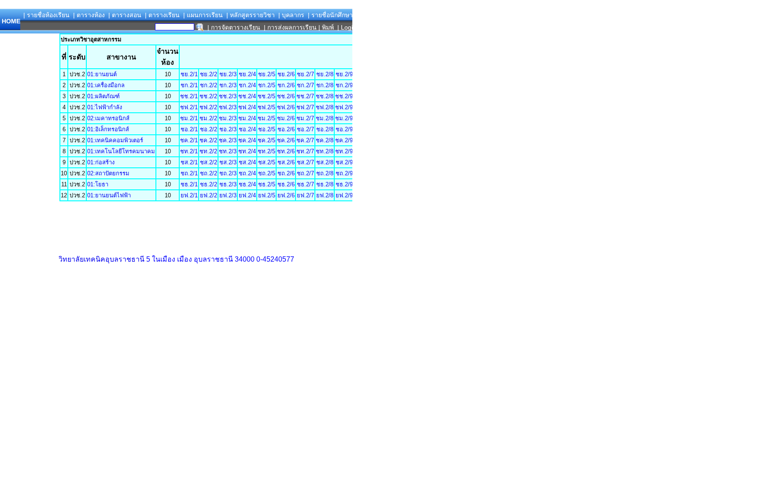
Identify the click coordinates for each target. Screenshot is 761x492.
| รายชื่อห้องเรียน (46, 14)
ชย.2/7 (305, 74)
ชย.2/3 (227, 74)
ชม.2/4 (247, 118)
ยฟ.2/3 (227, 195)
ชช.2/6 (286, 96)
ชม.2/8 (324, 118)
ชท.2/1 (189, 151)
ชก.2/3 (227, 85)
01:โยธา (97, 184)
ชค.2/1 (189, 140)
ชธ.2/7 (305, 184)
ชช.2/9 (344, 96)
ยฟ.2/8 (324, 195)
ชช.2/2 (208, 96)
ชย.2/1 (189, 74)
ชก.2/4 (247, 85)
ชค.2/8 (324, 140)
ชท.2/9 (344, 151)
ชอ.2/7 (305, 129)
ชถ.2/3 (227, 173)
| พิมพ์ (326, 27)
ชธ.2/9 (344, 184)
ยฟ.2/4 (247, 195)
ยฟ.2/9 (344, 195)
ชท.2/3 (227, 151)
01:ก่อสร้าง (101, 162)
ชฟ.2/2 (208, 107)
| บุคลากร (291, 14)
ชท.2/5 (266, 151)
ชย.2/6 (286, 74)
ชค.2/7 (305, 140)
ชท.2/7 (305, 151)
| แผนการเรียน (203, 14)
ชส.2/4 (247, 162)
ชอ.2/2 (208, 129)
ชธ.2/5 (266, 184)
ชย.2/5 (266, 74)
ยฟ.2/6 (286, 195)
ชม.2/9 (344, 118)
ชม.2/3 (227, 118)
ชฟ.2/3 (227, 107)
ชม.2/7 (305, 118)
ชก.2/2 (208, 85)
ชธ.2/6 (286, 184)
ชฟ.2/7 (305, 107)
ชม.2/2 (208, 118)
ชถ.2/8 (324, 173)
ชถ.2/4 (247, 173)
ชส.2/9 (344, 162)
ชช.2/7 (305, 96)
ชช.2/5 (266, 96)
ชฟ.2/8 (324, 107)
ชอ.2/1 (189, 129)
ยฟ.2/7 (305, 195)
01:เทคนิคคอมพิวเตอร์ (115, 140)
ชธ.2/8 (324, 184)
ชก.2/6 (286, 85)
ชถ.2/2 (208, 173)
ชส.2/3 (227, 162)
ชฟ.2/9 (344, 107)
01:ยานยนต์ (102, 74)
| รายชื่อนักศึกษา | (332, 14)
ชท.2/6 (286, 151)
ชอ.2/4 (247, 129)
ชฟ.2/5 (266, 107)
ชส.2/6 (286, 162)
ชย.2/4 (247, 74)
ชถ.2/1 (189, 173)
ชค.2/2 (208, 140)
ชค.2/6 (286, 140)
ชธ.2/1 (189, 184)
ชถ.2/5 (266, 173)
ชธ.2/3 (227, 184)
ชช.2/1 (189, 96)
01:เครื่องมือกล (106, 85)
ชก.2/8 (324, 85)
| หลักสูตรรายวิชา (250, 14)
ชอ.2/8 (324, 129)
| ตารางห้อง (89, 14)
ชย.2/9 (344, 74)
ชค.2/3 (227, 140)
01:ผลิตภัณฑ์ (103, 96)
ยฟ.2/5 (266, 195)
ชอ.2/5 (266, 129)
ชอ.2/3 (227, 129)
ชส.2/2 (208, 162)
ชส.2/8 (324, 162)
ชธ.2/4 (247, 184)
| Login (346, 27)
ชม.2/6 (286, 118)
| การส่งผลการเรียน (290, 27)
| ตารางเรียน (162, 14)
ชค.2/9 (344, 140)
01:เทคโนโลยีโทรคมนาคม (121, 151)
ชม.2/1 (189, 118)
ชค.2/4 (247, 140)
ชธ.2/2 (208, 184)
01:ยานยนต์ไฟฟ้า (109, 195)
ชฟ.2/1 (189, 107)
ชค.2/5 (266, 140)
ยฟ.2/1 (189, 195)
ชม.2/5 (266, 118)
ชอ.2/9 (344, 129)
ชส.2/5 (266, 162)
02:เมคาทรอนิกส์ (108, 118)
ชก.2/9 (344, 85)
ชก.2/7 (305, 85)
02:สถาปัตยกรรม (108, 173)
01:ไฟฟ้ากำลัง (104, 107)
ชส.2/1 (189, 162)
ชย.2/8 (324, 74)
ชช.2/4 (247, 96)
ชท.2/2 (208, 151)
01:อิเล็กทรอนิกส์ (108, 129)
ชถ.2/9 (344, 173)
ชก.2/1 (189, 85)
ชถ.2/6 (286, 173)
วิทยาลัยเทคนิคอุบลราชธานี (101, 259)
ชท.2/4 (247, 151)
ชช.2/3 (227, 96)
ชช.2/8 (324, 96)
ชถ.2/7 (305, 173)
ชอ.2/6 (286, 129)
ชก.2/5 (266, 85)
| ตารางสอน (124, 14)
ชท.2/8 (324, 151)
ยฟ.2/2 (208, 195)
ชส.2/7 (305, 162)
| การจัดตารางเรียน (233, 27)
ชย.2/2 (208, 74)
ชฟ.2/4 (247, 107)
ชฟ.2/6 (286, 107)
